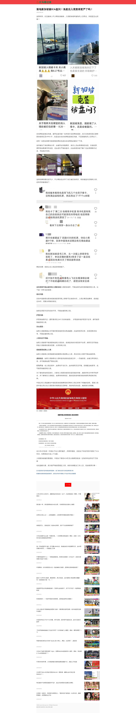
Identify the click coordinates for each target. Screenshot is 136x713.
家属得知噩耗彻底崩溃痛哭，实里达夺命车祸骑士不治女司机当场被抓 (56, 473)
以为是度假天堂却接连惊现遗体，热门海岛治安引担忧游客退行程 (54, 470)
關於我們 (38, 707)
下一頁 (68, 484)
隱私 (49, 707)
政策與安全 (43, 707)
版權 (51, 707)
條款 (47, 707)
